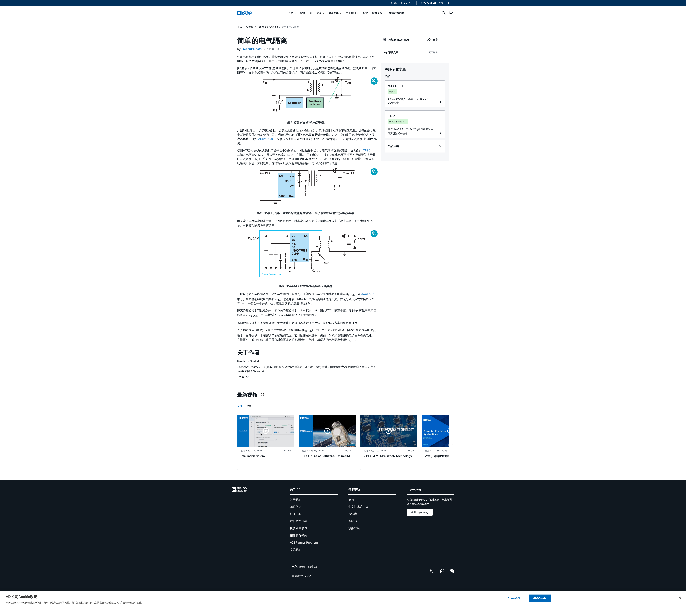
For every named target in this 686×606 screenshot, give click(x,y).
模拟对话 (354, 528)
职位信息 (295, 507)
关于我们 (295, 499)
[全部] (244, 376)
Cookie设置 (514, 598)
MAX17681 (368, 294)
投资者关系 (297, 528)
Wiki (351, 521)
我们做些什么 (298, 521)
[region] (343, 598)
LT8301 (367, 150)
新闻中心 (295, 514)
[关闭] (680, 598)
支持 (351, 499)
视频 (249, 405)
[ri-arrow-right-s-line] (453, 444)
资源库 (352, 514)
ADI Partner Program (304, 542)
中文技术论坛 (357, 507)
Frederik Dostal (252, 49)
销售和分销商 (298, 535)
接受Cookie (539, 598)
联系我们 (295, 549)
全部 (239, 405)
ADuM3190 (265, 139)
